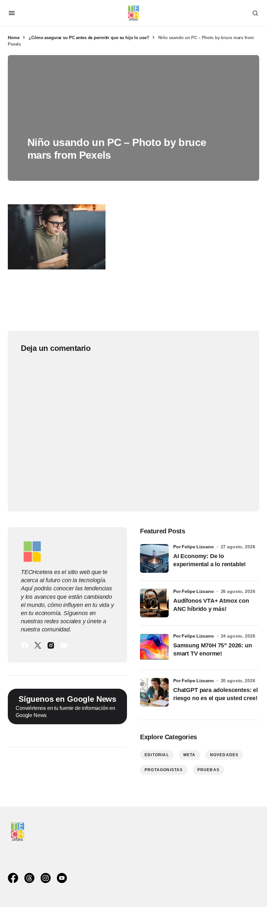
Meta (189, 755)
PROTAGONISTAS (164, 770)
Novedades (224, 755)
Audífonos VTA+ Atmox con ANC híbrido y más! (211, 604)
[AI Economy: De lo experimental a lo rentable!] (154, 558)
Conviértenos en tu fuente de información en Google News (66, 706)
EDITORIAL (157, 755)
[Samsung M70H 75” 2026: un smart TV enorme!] (154, 647)
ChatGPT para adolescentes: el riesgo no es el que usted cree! (215, 694)
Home (13, 37)
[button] (12, 13)
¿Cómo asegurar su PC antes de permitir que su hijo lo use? (89, 37)
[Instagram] (50, 645)
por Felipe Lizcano (193, 546)
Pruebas (208, 770)
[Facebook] (24, 645)
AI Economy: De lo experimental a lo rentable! (209, 560)
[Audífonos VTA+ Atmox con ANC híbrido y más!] (154, 603)
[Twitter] (37, 645)
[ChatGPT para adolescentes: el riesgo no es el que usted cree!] (154, 692)
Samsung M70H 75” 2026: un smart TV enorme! (212, 649)
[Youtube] (63, 645)
